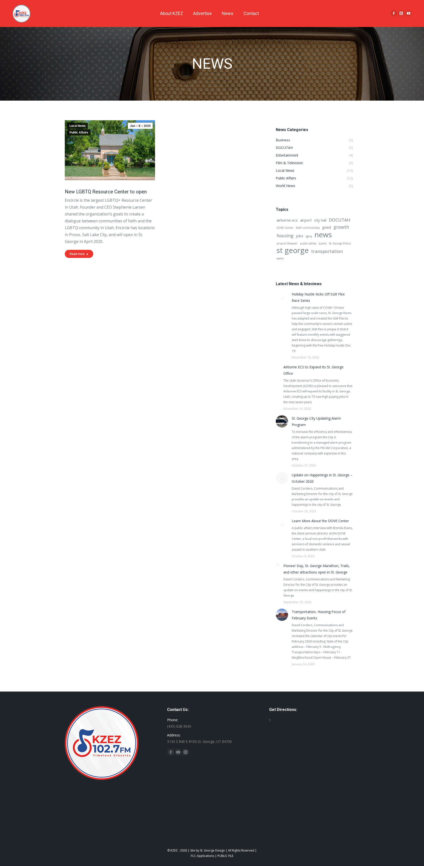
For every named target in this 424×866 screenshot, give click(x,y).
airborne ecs (287, 220)
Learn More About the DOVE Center (320, 521)
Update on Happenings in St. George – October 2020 (322, 478)
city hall (320, 220)
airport (306, 220)
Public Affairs (78, 132)
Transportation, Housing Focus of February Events (318, 614)
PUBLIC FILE (225, 856)
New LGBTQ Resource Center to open (106, 192)
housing (285, 236)
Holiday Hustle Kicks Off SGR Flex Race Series (318, 297)
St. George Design (212, 850)
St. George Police (340, 243)
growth (341, 227)
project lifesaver (287, 243)
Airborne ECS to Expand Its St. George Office (313, 370)
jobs (299, 235)
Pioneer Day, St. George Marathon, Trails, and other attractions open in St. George (316, 568)
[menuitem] (171, 13)
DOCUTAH (339, 220)
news (323, 234)
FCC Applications (202, 856)
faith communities (308, 227)
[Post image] (282, 297)
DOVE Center (285, 227)
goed (326, 227)
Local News (77, 126)
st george (293, 250)
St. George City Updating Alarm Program (316, 421)
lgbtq (309, 236)
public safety (308, 243)
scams (322, 243)
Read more (77, 254)
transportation (327, 251)
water (280, 258)
